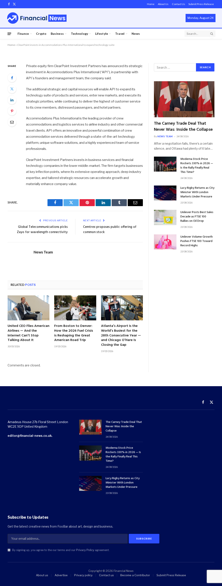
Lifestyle (101, 33)
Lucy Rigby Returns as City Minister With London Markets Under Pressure (197, 192)
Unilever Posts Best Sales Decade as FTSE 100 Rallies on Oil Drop (196, 216)
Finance (23, 33)
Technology (79, 33)
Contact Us (178, 4)
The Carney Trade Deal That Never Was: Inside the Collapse (183, 126)
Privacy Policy (85, 550)
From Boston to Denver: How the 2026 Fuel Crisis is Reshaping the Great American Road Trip (73, 333)
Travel (120, 33)
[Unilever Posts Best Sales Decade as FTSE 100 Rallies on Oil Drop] (165, 217)
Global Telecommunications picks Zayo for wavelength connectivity (42, 229)
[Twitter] (12, 88)
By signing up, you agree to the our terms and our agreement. (60, 550)
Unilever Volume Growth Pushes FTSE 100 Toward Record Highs (196, 241)
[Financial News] (37, 17)
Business (57, 33)
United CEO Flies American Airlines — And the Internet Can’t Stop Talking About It (28, 333)
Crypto (41, 33)
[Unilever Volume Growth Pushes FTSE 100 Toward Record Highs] (165, 241)
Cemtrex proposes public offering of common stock (109, 229)
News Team (43, 252)
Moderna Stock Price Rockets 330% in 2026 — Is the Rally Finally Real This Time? (196, 165)
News (136, 33)
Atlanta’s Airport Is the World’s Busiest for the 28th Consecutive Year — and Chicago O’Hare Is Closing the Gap (121, 336)
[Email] (12, 122)
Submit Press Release (201, 4)
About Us (163, 4)
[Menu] (9, 33)
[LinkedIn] (12, 100)
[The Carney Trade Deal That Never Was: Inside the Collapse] (184, 99)
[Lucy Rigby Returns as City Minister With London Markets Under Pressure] (165, 192)
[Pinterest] (12, 111)
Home (150, 4)
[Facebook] (12, 77)
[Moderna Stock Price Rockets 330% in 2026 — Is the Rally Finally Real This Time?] (165, 164)
